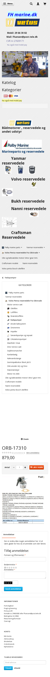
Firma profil (8, 611)
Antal (7, 467)
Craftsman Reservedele (16, 235)
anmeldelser (18, 453)
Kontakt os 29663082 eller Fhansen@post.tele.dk (22, 613)
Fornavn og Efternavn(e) (14, 555)
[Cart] (45, 4)
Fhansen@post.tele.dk (25, 36)
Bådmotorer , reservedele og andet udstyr (24, 130)
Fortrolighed (8, 606)
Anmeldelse (9, 569)
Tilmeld (8, 668)
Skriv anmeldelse (32, 453)
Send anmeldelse (13, 589)
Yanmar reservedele (14, 161)
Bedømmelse (9, 564)
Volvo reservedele (28, 179)
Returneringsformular (12, 619)
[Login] (38, 4)
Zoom (26, 439)
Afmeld (17, 668)
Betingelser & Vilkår (11, 616)
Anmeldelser (8, 534)
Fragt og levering (10, 608)
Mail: (7, 36)
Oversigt (7, 621)
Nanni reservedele (29, 208)
